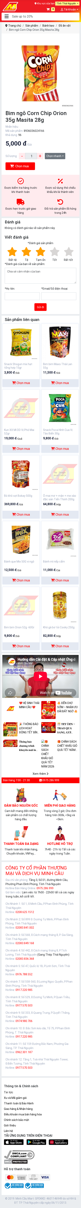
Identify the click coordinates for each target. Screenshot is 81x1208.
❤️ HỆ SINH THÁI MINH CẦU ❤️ (29, 705)
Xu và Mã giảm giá (15, 1097)
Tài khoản (69, 9)
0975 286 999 (50, 780)
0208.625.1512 (25, 912)
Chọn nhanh (53, 156)
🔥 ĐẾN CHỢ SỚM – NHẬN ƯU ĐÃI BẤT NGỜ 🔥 (67, 707)
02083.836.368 (25, 958)
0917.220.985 (24, 989)
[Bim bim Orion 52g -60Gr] (21, 605)
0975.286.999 (45, 888)
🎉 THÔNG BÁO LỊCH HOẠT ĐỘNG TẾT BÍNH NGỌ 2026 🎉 (29, 729)
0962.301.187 (24, 1052)
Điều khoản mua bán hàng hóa (23, 1114)
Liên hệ (8, 1131)
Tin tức (8, 1092)
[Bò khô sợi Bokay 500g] (21, 473)
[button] (7, 16)
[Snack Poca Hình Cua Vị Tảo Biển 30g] (59, 407)
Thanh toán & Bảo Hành (19, 1103)
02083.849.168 (25, 943)
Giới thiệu (10, 1125)
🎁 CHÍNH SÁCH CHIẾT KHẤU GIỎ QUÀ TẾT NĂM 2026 (67, 746)
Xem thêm (40, 773)
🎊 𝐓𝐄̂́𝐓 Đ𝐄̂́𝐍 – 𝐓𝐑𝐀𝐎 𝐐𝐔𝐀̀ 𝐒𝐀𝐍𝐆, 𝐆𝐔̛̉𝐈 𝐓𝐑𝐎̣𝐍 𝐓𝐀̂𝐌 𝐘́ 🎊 (66, 729)
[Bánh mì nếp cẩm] (59, 539)
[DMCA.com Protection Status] (16, 1161)
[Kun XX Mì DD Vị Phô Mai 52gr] (21, 407)
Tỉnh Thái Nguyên (66, 3)
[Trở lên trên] (75, 1202)
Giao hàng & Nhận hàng (18, 1108)
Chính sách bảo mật (16, 1120)
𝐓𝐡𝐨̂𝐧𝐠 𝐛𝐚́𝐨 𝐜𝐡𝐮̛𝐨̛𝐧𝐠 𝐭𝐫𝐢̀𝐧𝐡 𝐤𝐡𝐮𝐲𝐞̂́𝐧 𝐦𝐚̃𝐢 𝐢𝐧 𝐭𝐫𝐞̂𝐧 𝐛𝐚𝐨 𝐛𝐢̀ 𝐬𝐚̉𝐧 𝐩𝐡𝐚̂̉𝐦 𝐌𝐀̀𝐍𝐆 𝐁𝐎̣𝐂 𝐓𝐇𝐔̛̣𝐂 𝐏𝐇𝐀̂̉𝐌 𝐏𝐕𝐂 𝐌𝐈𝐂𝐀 (27, 746)
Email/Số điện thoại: (54, 288)
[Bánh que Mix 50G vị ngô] (21, 539)
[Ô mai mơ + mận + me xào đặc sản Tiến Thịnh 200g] (59, 473)
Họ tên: (10, 288)
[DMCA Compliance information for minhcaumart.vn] (19, 1154)
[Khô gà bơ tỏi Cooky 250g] (59, 605)
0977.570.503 (24, 1005)
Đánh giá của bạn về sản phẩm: (25, 264)
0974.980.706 (24, 1021)
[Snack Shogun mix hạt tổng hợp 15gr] (21, 342)
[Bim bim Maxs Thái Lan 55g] (59, 342)
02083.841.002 (25, 927)
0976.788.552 (24, 974)
